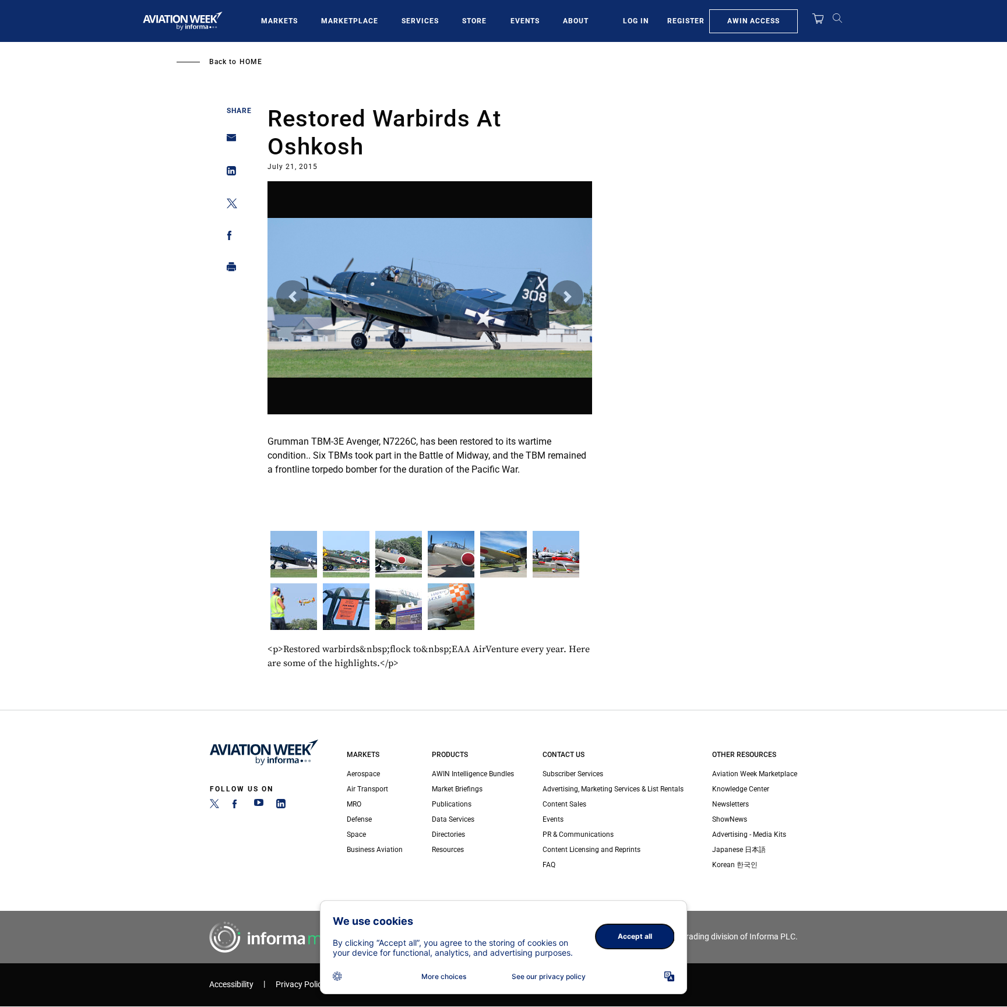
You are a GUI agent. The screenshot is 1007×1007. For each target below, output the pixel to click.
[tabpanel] (430, 336)
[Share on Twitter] (228, 205)
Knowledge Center (740, 789)
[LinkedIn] (281, 806)
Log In (636, 21)
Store (474, 21)
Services (420, 21)
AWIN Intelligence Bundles (473, 774)
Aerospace (363, 774)
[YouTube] (258, 806)
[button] (292, 296)
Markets (279, 21)
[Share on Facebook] (228, 237)
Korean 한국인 (735, 865)
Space (356, 834)
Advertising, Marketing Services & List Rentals (613, 789)
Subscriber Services (573, 774)
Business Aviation (375, 850)
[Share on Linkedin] (228, 173)
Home (251, 62)
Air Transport (367, 789)
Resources (448, 850)
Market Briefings (457, 789)
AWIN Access (753, 21)
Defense (359, 819)
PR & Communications (578, 834)
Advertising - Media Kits (749, 834)
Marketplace (349, 21)
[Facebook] (236, 806)
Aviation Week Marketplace (754, 774)
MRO (354, 804)
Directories (448, 834)
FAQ (549, 865)
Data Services (453, 819)
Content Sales (564, 804)
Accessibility (231, 985)
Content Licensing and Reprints (591, 850)
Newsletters (730, 804)
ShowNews (729, 819)
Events (525, 21)
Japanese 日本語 (739, 850)
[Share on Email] (228, 141)
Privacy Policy (301, 985)
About (576, 21)
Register (686, 21)
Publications (451, 804)
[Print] (228, 269)
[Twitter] (214, 806)
